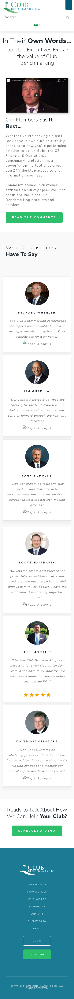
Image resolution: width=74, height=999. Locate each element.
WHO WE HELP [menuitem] (37, 884)
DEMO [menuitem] (37, 928)
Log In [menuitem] (37, 25)
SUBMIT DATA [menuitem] (37, 921)
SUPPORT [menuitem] (37, 913)
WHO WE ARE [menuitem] (37, 899)
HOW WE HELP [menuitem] (37, 891)
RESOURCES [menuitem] (37, 906)
